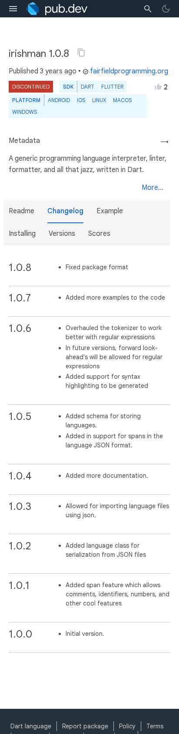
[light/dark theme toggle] (166, 8)
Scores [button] (99, 233)
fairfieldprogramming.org (129, 71)
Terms (154, 726)
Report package (85, 726)
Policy (127, 726)
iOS (81, 100)
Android (59, 100)
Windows (24, 112)
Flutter (112, 86)
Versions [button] (62, 233)
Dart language (30, 726)
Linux (99, 100)
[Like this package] (158, 86)
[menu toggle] (13, 8)
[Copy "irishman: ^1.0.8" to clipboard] (81, 52)
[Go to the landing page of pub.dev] (56, 8)
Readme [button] (21, 211)
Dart (87, 86)
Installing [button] (22, 233)
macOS (122, 100)
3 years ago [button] (58, 71)
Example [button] (109, 211)
